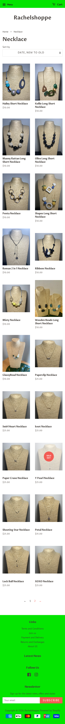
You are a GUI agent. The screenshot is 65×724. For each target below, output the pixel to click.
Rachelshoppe (32, 18)
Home (5, 31)
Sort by (6, 46)
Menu (9, 4)
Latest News (32, 656)
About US (32, 646)
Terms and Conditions (33, 628)
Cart (59, 4)
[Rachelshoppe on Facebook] (29, 675)
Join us (32, 633)
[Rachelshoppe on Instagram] (36, 675)
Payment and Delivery (32, 637)
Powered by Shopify (50, 710)
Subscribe (51, 700)
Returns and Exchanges (32, 641)
